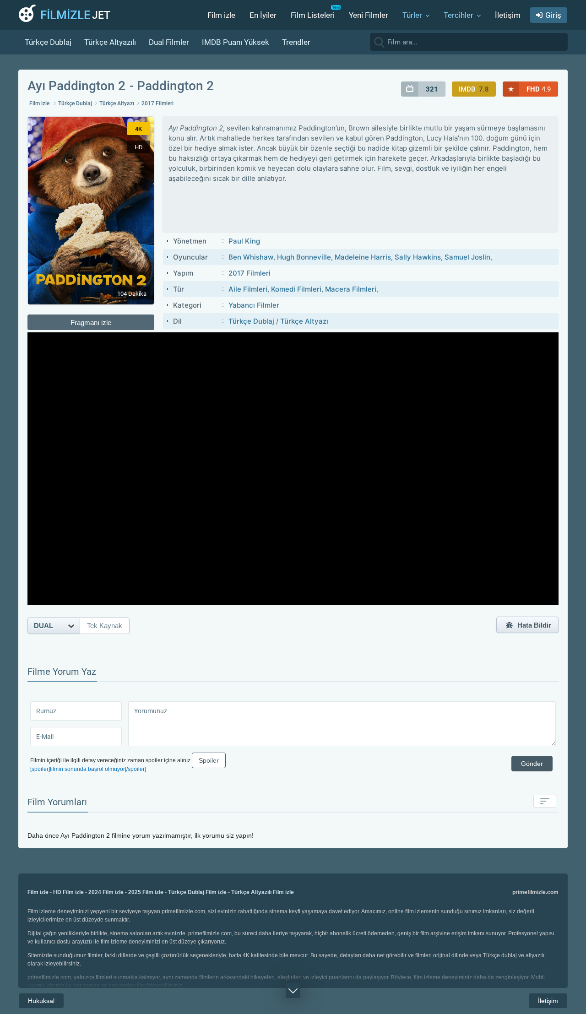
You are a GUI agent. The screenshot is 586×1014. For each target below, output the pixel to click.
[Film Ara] (558, 41)
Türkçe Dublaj (48, 42)
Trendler (296, 42)
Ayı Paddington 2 (76, 85)
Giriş (553, 15)
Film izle (221, 15)
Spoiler (209, 760)
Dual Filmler (169, 42)
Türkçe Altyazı (116, 103)
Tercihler (458, 15)
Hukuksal (41, 1000)
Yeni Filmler (368, 15)
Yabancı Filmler (253, 305)
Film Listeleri (313, 15)
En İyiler (263, 15)
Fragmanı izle (91, 322)
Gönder (532, 763)
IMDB (474, 89)
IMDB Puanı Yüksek (235, 42)
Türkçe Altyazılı (110, 42)
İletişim (508, 15)
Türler (412, 15)
